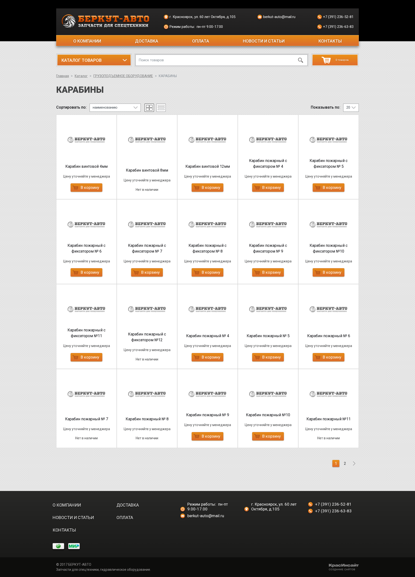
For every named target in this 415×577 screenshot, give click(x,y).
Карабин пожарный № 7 (86, 419)
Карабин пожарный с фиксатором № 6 (86, 248)
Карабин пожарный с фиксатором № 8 (207, 248)
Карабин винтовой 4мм (86, 166)
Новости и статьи (264, 40)
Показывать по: (325, 107)
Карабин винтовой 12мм (207, 166)
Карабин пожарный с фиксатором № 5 (329, 163)
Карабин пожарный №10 (268, 415)
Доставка (146, 40)
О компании (87, 40)
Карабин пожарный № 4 (207, 336)
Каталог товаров (81, 60)
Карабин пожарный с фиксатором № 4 (268, 163)
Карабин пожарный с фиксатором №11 (86, 333)
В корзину (90, 187)
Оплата (200, 40)
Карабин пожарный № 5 (268, 336)
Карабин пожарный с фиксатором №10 (329, 248)
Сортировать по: (71, 107)
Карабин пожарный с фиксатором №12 (147, 337)
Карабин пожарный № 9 (207, 415)
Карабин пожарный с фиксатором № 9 (268, 248)
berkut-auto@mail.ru (279, 17)
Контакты (330, 40)
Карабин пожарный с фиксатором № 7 (147, 248)
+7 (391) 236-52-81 (338, 17)
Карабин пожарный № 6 (328, 336)
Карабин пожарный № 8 (147, 419)
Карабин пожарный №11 (328, 419)
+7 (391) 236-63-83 (338, 27)
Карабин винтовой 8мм (147, 170)
